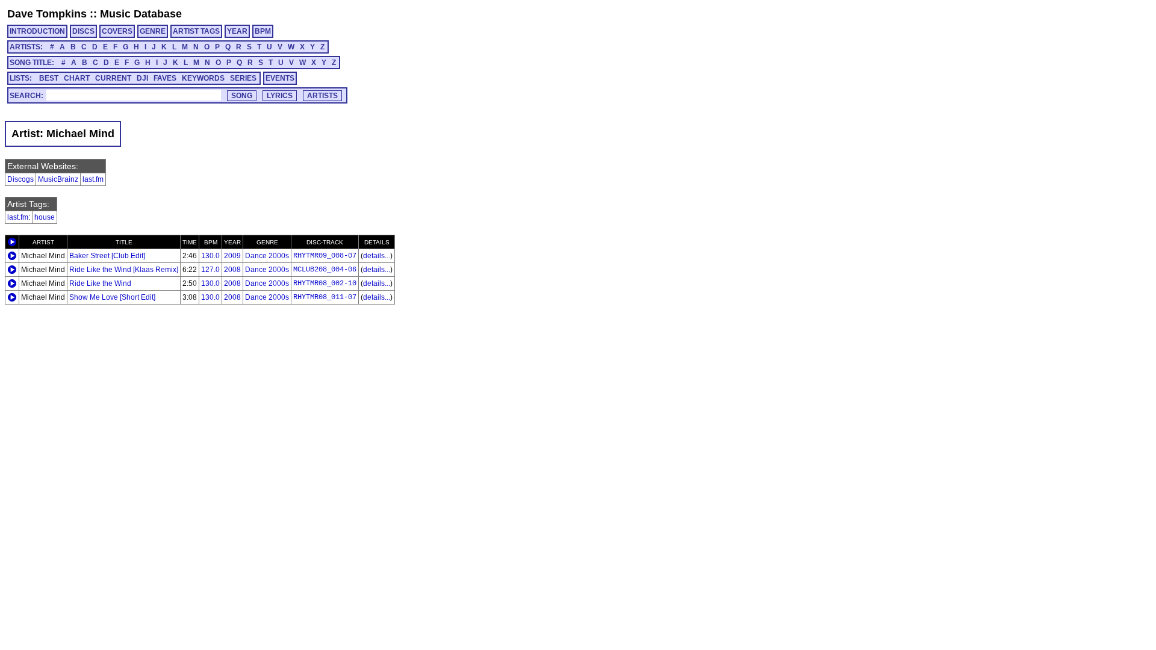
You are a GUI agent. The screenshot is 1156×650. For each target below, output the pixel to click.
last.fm (93, 179)
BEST (48, 78)
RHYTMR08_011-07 (324, 297)
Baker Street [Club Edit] (107, 256)
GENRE (153, 31)
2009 (232, 256)
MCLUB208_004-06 (324, 269)
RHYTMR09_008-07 (324, 256)
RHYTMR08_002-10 (324, 283)
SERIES (243, 78)
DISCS (83, 31)
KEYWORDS (203, 78)
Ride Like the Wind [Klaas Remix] (123, 269)
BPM (263, 31)
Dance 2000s (267, 256)
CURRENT (113, 78)
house (44, 217)
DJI (142, 78)
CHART (77, 78)
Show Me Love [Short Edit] (112, 297)
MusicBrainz (58, 179)
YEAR (237, 31)
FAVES (165, 78)
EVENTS (280, 78)
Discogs (20, 179)
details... (376, 256)
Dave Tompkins (47, 14)
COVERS (117, 31)
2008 (232, 269)
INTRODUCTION (37, 31)
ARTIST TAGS (196, 31)
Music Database (141, 14)
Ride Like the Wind (100, 283)
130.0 (210, 256)
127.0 (210, 269)
